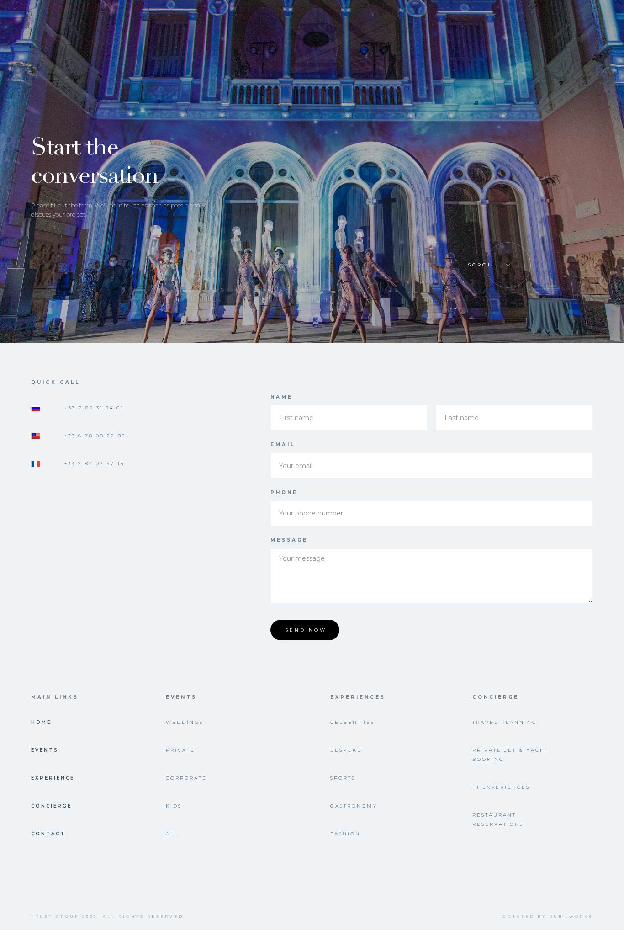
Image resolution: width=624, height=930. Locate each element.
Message (289, 540)
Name (281, 397)
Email (282, 444)
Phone (284, 492)
